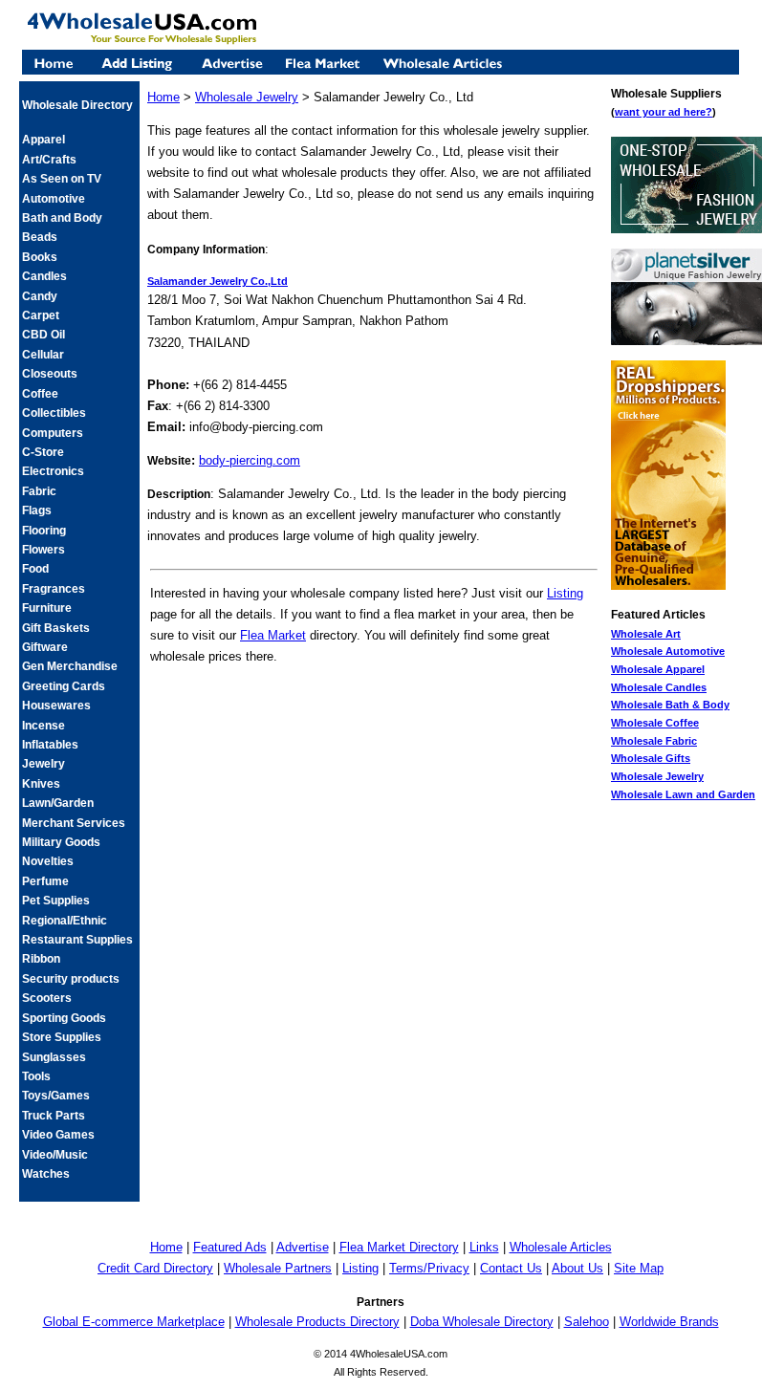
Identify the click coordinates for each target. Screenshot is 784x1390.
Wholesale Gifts (650, 758)
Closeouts (49, 373)
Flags (37, 510)
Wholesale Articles (561, 1247)
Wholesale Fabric (654, 741)
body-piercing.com (249, 460)
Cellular (43, 354)
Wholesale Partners (278, 1268)
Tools (36, 1076)
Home (163, 97)
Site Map (639, 1268)
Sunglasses (54, 1057)
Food (35, 569)
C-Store (43, 452)
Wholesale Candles (659, 687)
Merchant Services (73, 823)
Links (484, 1247)
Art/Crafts (49, 159)
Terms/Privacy (429, 1268)
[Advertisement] (374, 708)
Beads (39, 237)
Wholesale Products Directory (317, 1321)
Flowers (43, 549)
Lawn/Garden (58, 803)
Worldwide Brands (669, 1321)
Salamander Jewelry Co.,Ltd (217, 281)
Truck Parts (53, 1115)
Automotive (53, 199)
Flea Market (273, 635)
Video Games (58, 1134)
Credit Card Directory (155, 1268)
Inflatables (50, 744)
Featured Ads (230, 1247)
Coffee (40, 394)
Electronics (53, 471)
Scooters (47, 998)
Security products (71, 979)
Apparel (43, 139)
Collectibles (54, 413)
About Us (577, 1268)
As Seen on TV (61, 178)
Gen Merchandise (70, 666)
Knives (41, 784)
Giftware (45, 647)
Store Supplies (61, 1037)
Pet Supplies (56, 900)
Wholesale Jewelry (657, 776)
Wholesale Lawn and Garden (683, 794)
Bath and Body (62, 218)
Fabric (39, 491)
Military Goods (61, 842)
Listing (565, 593)
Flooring (44, 530)
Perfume (45, 881)
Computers (52, 433)
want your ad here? (663, 112)
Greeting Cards (63, 686)
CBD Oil (43, 334)
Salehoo (586, 1321)
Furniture (47, 608)
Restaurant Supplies (77, 939)
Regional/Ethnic (64, 920)
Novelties (48, 861)
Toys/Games (56, 1095)
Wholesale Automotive (668, 651)
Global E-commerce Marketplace (134, 1321)
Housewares (56, 705)
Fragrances (53, 589)
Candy (39, 296)
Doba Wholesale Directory (482, 1321)
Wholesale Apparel (658, 669)
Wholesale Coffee (655, 722)
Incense (43, 725)
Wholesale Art (646, 634)
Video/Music (55, 1155)
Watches (46, 1174)
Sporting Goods (64, 1018)
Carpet (40, 315)
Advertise (302, 1247)
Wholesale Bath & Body (670, 704)
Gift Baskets (56, 628)
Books (39, 257)
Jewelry (43, 764)
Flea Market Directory (399, 1247)
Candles (44, 276)
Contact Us (511, 1268)
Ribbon (41, 959)
